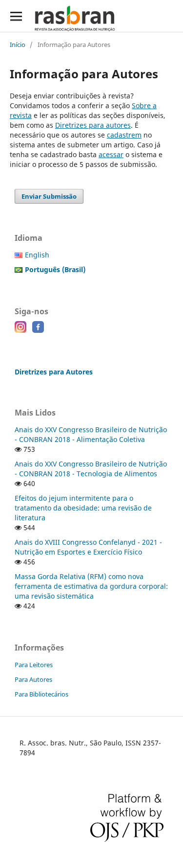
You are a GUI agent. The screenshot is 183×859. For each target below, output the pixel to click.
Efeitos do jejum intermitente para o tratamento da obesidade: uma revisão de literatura (83, 507)
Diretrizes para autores (93, 125)
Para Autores (33, 679)
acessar (111, 154)
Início (17, 44)
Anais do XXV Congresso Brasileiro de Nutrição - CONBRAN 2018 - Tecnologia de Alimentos (91, 468)
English (37, 254)
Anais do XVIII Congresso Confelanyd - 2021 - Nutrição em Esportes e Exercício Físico (88, 547)
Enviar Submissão (49, 196)
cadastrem (124, 134)
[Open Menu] (16, 16)
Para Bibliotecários (41, 694)
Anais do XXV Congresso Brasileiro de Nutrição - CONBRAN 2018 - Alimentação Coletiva (91, 434)
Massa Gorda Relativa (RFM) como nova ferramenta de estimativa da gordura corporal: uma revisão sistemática (91, 586)
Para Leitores (34, 664)
